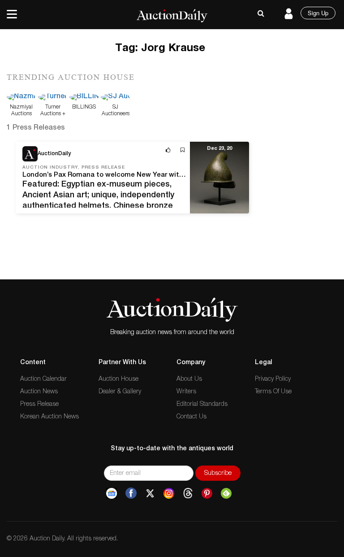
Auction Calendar (43, 379)
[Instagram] (168, 493)
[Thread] (188, 493)
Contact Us (191, 417)
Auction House (118, 379)
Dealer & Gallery (120, 392)
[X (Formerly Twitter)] (150, 493)
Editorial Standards (202, 404)
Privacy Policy (273, 379)
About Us (189, 379)
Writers (186, 392)
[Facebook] (131, 493)
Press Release (39, 404)
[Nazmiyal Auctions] (21, 97)
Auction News (39, 392)
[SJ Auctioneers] (115, 97)
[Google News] (111, 493)
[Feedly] (226, 493)
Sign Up (318, 13)
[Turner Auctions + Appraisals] (52, 97)
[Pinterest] (207, 493)
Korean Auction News (49, 417)
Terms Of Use (273, 392)
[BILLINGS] (84, 97)
